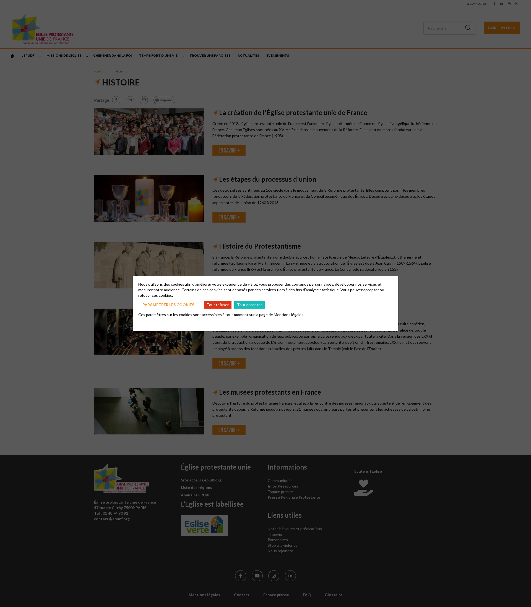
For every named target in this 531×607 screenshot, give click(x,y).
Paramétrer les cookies (168, 304)
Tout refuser (218, 304)
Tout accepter (249, 304)
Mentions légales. (289, 314)
